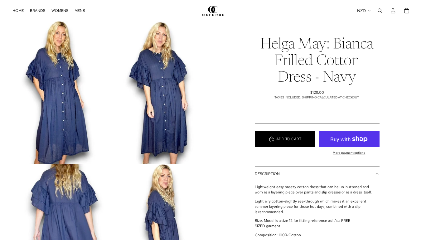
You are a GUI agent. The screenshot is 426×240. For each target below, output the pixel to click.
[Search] (380, 11)
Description (267, 173)
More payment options (349, 153)
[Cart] (407, 11)
